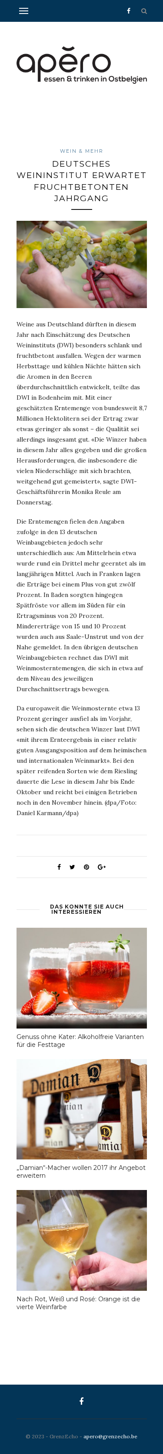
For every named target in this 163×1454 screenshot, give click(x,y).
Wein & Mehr (81, 151)
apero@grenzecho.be (110, 1436)
